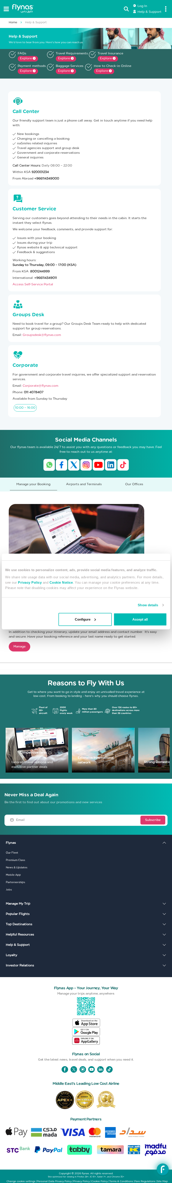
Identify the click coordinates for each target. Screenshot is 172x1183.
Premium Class (15, 860)
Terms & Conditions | (121, 1181)
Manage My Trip (18, 903)
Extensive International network (96, 760)
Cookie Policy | (100, 1181)
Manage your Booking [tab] (33, 484)
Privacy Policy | (82, 1181)
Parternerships (15, 882)
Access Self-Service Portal (33, 284)
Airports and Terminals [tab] (84, 484)
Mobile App (13, 874)
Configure (82, 619)
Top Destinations (19, 924)
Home (13, 22)
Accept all (140, 619)
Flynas (11, 843)
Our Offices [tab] (134, 484)
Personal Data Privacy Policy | (55, 1181)
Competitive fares (33, 752)
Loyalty (11, 955)
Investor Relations (20, 965)
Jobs (9, 889)
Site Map (162, 1181)
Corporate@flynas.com (40, 386)
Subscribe (153, 820)
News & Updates (16, 867)
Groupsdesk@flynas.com (42, 335)
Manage (19, 646)
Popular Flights (18, 914)
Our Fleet (12, 852)
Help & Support (149, 12)
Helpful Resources (20, 934)
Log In (142, 6)
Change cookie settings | (21, 1181)
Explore (26, 58)
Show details (148, 605)
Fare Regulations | (146, 1181)
